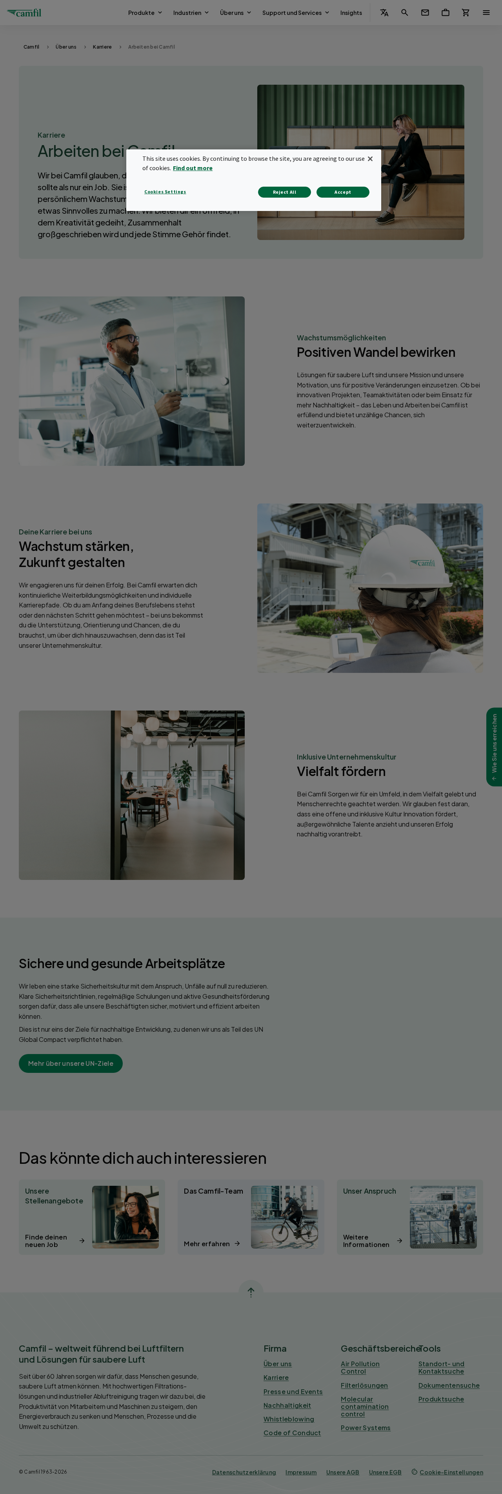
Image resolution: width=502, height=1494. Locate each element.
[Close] (370, 158)
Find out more (193, 168)
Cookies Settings (165, 191)
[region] (253, 180)
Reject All (284, 192)
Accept (343, 192)
